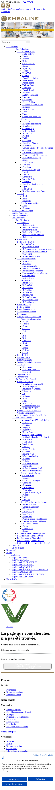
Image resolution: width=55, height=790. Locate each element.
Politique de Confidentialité (17, 717)
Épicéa (25, 66)
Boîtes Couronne (29, 297)
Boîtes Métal (24, 280)
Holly (24, 61)
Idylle (24, 186)
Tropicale (26, 499)
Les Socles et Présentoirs (32, 153)
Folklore (26, 138)
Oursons (26, 208)
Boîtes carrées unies (30, 246)
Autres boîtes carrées (31, 256)
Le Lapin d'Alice (29, 131)
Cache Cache (28, 475)
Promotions (11, 690)
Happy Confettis (29, 432)
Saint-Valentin (25, 162)
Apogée (25, 59)
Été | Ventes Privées (27, 524)
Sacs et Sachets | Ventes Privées (30, 540)
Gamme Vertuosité (19, 213)
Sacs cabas (27, 367)
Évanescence (27, 528)
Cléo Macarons (28, 275)
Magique (26, 427)
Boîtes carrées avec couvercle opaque (38, 249)
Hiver (24, 398)
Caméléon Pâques (30, 143)
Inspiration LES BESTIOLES (24, 562)
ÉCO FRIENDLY (30, 408)
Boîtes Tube (27, 283)
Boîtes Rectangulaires (26, 309)
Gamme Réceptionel (20, 215)
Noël (24, 401)
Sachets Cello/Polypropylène (29, 362)
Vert (24, 331)
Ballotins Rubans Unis (31, 232)
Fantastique (27, 422)
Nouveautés (11, 550)
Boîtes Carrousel (29, 302)
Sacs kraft (26, 372)
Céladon (26, 478)
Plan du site (11, 724)
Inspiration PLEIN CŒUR (23, 577)
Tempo (25, 71)
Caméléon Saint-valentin (32, 184)
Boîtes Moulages (24, 304)
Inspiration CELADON (22, 572)
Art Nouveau (28, 133)
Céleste (25, 75)
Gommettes (27, 485)
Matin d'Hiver (28, 54)
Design (25, 531)
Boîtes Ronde (28, 290)
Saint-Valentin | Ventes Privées (32, 502)
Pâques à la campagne (31, 492)
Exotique (26, 121)
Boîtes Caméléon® (25, 381)
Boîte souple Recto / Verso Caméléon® (33, 543)
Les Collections (20, 49)
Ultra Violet (27, 73)
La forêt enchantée (30, 95)
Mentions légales (13, 709)
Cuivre (25, 352)
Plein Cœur (27, 516)
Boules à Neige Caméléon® (29, 410)
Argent (25, 348)
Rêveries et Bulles (30, 456)
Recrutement (11, 719)
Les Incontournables (27, 203)
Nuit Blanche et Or (30, 463)
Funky (25, 56)
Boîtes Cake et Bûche (26, 242)
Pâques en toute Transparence (34, 155)
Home (9, 552)
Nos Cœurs (27, 189)
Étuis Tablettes (23, 355)
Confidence (27, 177)
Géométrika (27, 466)
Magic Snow (27, 444)
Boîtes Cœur (27, 292)
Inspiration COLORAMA (23, 565)
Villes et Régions (29, 386)
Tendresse (26, 181)
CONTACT (26, 2)
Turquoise (26, 340)
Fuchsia (25, 324)
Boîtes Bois (22, 239)
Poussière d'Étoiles (30, 78)
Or (23, 333)
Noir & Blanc (28, 278)
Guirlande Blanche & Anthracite (36, 437)
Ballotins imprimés (30, 227)
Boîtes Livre (27, 295)
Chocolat (26, 328)
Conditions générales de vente (19, 712)
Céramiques (22, 314)
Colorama (26, 140)
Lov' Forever (27, 514)
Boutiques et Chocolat (31, 389)
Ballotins (23, 222)
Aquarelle (26, 201)
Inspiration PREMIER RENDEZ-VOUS (29, 574)
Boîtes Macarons (26, 259)
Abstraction (27, 403)
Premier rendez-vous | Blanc (34, 521)
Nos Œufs (26, 145)
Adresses (10, 741)
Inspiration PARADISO (22, 567)
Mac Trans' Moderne (31, 268)
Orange (25, 326)
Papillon (25, 136)
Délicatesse (27, 509)
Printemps (26, 391)
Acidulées (26, 263)
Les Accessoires (18, 218)
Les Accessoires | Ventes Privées (30, 538)
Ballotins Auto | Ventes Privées (30, 536)
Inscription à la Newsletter (17, 726)
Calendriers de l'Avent (31, 116)
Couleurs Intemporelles (29, 319)
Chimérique (27, 100)
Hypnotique (27, 430)
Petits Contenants (24, 360)
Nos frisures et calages (31, 157)
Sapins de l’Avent (24, 374)
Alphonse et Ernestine (31, 124)
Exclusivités (11, 579)
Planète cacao (28, 83)
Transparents (22, 377)
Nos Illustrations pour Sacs (33, 191)
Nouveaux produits (14, 692)
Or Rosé (26, 350)
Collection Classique (31, 480)
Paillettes (26, 461)
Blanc (24, 336)
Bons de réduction (14, 746)
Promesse (26, 97)
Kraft (24, 343)
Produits (12, 47)
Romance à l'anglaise (31, 169)
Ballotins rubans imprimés (33, 234)
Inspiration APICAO (20, 560)
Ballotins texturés (29, 230)
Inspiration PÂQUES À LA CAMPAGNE (30, 569)
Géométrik (26, 483)
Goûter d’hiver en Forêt (32, 468)
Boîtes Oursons (23, 307)
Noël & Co (27, 439)
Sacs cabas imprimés (31, 369)
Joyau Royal (27, 68)
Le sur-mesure (18, 548)
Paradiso (26, 495)
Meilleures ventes (13, 694)
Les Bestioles (28, 487)
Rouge (25, 321)
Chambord (26, 167)
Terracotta (26, 87)
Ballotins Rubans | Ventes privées (31, 533)
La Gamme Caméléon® (24, 379)
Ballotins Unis (28, 225)
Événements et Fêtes (31, 406)
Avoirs (9, 744)
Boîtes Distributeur (30, 299)
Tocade (25, 172)
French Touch (28, 90)
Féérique (26, 425)
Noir (24, 338)
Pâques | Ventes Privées (29, 473)
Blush (24, 196)
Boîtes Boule (27, 287)
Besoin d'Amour (29, 504)
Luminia (26, 446)
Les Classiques (20, 220)
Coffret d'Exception (30, 507)
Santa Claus (27, 442)
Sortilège (26, 165)
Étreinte (25, 174)
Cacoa (25, 526)
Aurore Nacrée (28, 449)
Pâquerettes (27, 490)
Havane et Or (28, 454)
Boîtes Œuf (27, 285)
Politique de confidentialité (43, 755)
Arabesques (27, 261)
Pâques (22, 119)
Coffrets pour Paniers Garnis (29, 316)
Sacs (21, 365)
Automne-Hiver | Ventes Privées (32, 420)
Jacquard (26, 92)
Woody (25, 114)
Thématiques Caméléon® (30, 384)
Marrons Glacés (23, 357)
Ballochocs (27, 237)
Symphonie (27, 126)
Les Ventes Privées (22, 418)
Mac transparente (29, 266)
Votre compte (8, 731)
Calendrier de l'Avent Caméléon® (31, 415)
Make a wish (27, 80)
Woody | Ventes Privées (32, 471)
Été (20, 193)
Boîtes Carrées (25, 244)
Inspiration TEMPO (20, 557)
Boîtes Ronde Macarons (32, 271)
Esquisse (26, 107)
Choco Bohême (29, 102)
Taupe (25, 345)
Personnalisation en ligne (22, 210)
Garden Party (28, 128)
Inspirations (13, 555)
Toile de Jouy (28, 85)
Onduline (26, 451)
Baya (24, 198)
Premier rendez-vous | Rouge (34, 519)
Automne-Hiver (26, 51)
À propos (10, 714)
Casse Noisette (28, 63)
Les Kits (15, 545)
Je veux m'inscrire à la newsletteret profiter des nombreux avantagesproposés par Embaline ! (27, 666)
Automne (26, 396)
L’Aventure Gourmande (32, 104)
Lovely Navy (28, 512)
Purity (25, 497)
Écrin (24, 112)
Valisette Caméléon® (26, 413)
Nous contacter (12, 722)
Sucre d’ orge (28, 109)
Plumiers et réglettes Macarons (35, 273)
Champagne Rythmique (32, 434)
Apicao (25, 160)
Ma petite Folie (28, 179)
